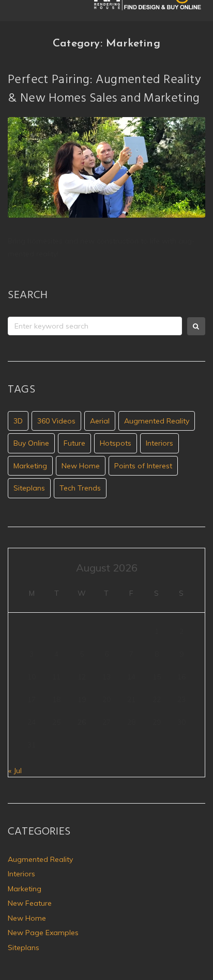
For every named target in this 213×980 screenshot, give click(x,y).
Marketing (30, 465)
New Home (81, 465)
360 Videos (56, 421)
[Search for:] (95, 326)
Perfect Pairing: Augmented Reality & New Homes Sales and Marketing (104, 89)
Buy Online (31, 443)
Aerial (100, 421)
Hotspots (115, 443)
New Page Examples (43, 932)
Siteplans (29, 488)
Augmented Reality (156, 421)
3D (18, 421)
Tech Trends (80, 488)
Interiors (159, 443)
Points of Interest (143, 465)
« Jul (15, 770)
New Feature (30, 903)
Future (74, 443)
